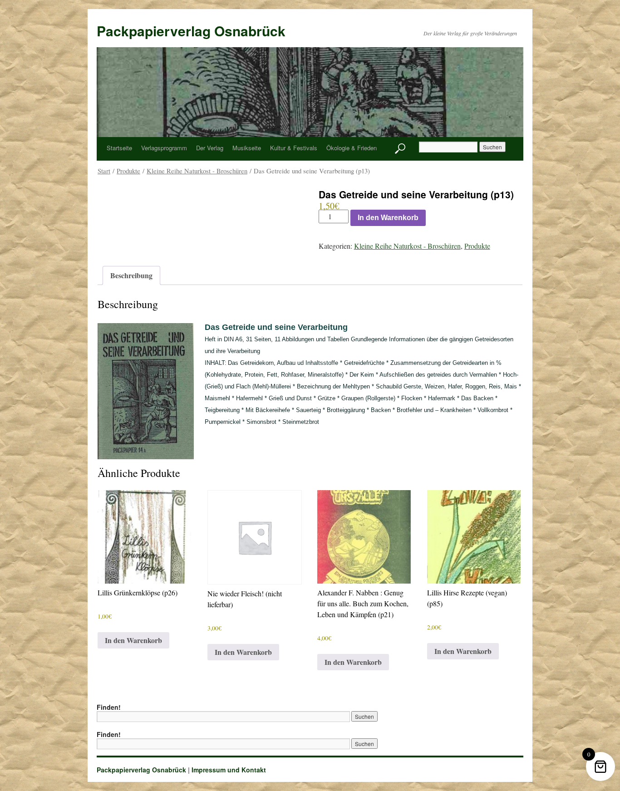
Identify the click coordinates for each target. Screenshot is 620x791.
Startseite (119, 147)
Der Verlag (209, 147)
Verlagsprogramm (164, 147)
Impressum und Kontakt (229, 769)
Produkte (128, 170)
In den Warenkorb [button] (133, 640)
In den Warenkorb (388, 217)
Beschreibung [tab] (131, 275)
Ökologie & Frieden (351, 147)
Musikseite (246, 147)
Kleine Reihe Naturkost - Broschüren (197, 170)
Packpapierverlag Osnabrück (191, 30)
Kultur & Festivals (293, 147)
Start (104, 170)
